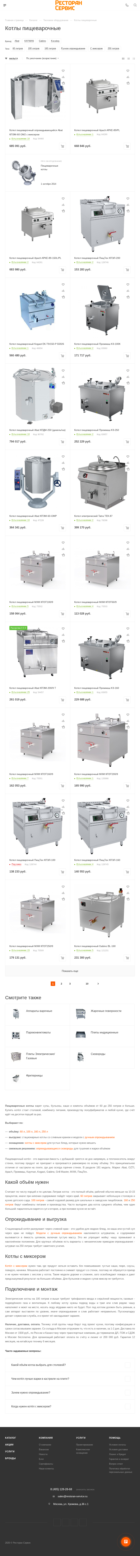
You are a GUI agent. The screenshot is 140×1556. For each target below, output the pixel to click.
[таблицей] (133, 58)
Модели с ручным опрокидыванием (59, 1233)
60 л (22, 1131)
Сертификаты (46, 1464)
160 (126, 1200)
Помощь (115, 1438)
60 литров (86, 1196)
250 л (45, 1131)
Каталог (10, 1438)
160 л (37, 1131)
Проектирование (84, 1444)
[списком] (128, 58)
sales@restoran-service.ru (72, 1496)
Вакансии (44, 1449)
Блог (41, 1459)
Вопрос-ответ (116, 1464)
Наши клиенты (46, 1468)
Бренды (10, 1458)
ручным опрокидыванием (100, 1137)
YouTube (83, 1522)
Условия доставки (118, 1449)
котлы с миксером (35, 1142)
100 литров (37, 1200)
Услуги (10, 1451)
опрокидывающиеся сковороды (54, 1148)
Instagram (65, 1522)
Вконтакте (57, 1522)
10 (87, 983)
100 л (29, 1131)
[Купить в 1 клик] (63, 83)
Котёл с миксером (16, 1265)
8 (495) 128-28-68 (61, 1489)
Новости (43, 1454)
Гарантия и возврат (119, 1459)
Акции (9, 1444)
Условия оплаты (117, 1444)
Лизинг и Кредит (117, 1454)
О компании (45, 1444)
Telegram (74, 1522)
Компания (46, 1438)
